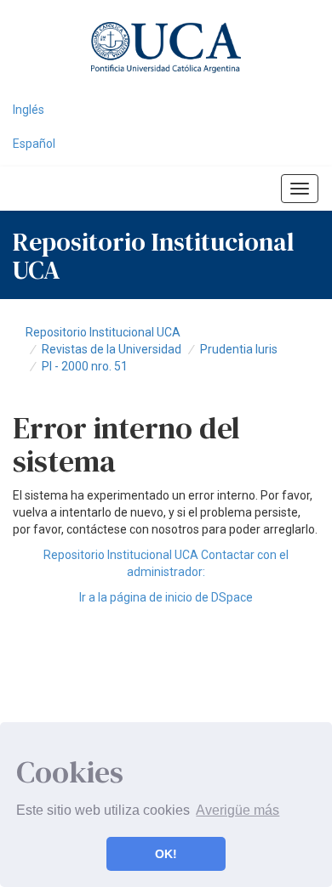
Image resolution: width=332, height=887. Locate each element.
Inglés (28, 109)
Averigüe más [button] (237, 810)
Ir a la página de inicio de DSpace (166, 597)
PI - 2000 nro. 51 (85, 366)
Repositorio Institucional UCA (103, 332)
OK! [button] (166, 854)
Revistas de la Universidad (111, 349)
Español (34, 143)
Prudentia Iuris (239, 349)
